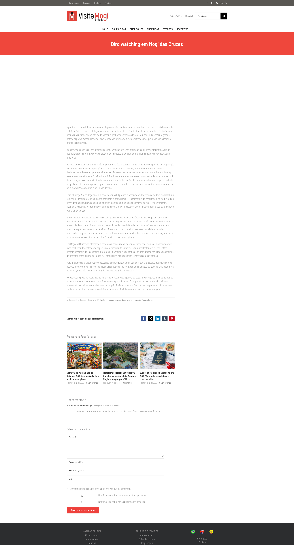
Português (174, 16)
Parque (144, 300)
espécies (112, 300)
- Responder (117, 406)
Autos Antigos (147, 535)
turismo (151, 300)
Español (189, 16)
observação (136, 300)
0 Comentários (92, 382)
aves (94, 300)
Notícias (92, 542)
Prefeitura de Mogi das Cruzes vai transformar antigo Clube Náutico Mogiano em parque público (119, 376)
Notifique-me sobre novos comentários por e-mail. (123, 495)
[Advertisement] (203, 86)
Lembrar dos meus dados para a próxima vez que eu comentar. (100, 488)
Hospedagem (146, 542)
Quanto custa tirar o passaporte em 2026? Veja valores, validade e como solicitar (157, 376)
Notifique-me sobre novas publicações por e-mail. (122, 501)
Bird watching (102, 300)
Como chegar (91, 535)
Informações (92, 539)
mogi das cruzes (123, 300)
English (182, 16)
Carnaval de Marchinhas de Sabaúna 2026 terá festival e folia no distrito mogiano (83, 376)
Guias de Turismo (147, 539)
